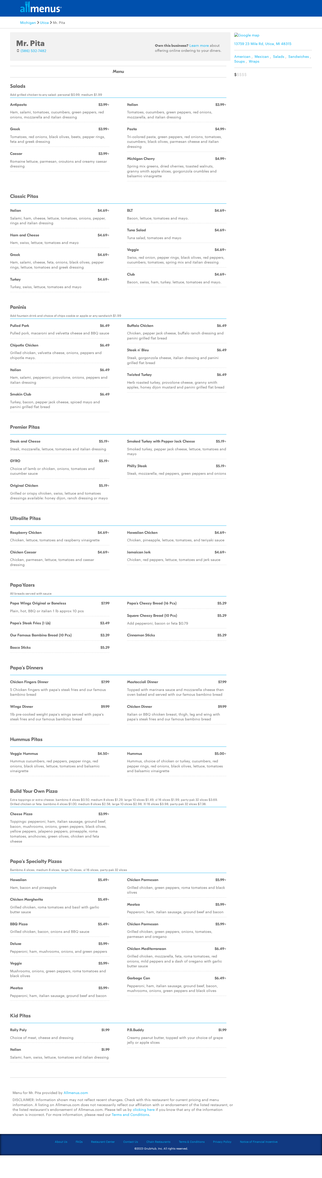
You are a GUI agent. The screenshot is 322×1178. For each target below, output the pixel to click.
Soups (239, 61)
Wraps (254, 61)
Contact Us (130, 1142)
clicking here (144, 1109)
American (242, 56)
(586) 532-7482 (33, 50)
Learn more (199, 45)
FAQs (79, 1142)
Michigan (28, 22)
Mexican (262, 56)
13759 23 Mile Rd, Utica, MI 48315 (262, 43)
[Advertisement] (274, 114)
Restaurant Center (103, 1142)
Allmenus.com (76, 1092)
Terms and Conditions (130, 1114)
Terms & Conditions (192, 1142)
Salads (278, 56)
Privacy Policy (222, 1142)
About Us (61, 1142)
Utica (44, 22)
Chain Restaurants (158, 1142)
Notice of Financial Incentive (258, 1142)
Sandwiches (298, 56)
